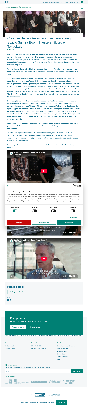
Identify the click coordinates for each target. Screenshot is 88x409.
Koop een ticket (17, 292)
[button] (82, 7)
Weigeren (19, 222)
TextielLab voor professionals (50, 2)
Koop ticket (36, 327)
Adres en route (62, 351)
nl (82, 2)
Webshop (72, 2)
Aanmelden (77, 371)
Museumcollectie (62, 348)
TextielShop (61, 354)
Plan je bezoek (19, 327)
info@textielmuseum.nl (38, 348)
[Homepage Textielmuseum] (18, 8)
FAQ (66, 2)
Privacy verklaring (62, 356)
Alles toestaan (69, 222)
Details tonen (74, 217)
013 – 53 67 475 (36, 346)
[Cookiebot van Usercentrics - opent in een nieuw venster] (73, 185)
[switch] (34, 210)
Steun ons (61, 402)
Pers (62, 2)
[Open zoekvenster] (78, 2)
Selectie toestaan (44, 222)
